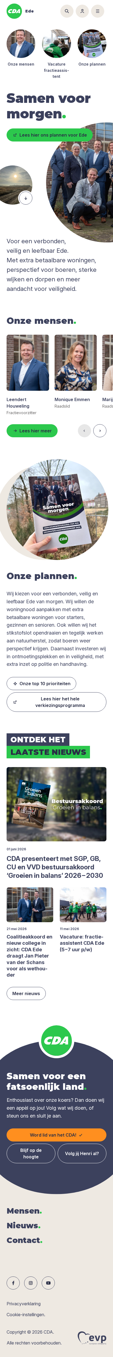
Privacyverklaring (24, 1303)
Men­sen (24, 1211)
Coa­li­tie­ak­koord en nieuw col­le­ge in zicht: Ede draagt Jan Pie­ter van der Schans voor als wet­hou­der (29, 956)
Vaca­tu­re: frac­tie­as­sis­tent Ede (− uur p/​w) (82, 943)
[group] (28, 375)
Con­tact (25, 1240)
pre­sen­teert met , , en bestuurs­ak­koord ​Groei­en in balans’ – (55, 867)
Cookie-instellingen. (26, 1314)
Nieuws (24, 1225)
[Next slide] (99, 430)
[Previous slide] (84, 430)
